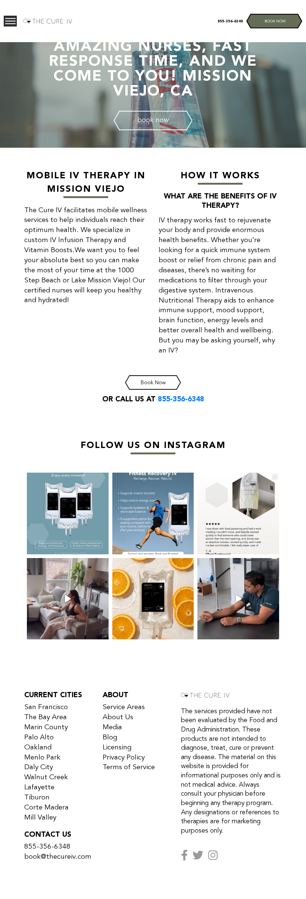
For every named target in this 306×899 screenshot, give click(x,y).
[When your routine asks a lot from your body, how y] (153, 513)
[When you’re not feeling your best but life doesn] (238, 513)
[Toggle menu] (10, 21)
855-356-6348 (230, 21)
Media (112, 727)
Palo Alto (39, 737)
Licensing (117, 747)
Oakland (37, 747)
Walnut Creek (46, 777)
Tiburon (37, 797)
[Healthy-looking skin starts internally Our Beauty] (68, 599)
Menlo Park (42, 757)
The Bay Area (45, 717)
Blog (110, 737)
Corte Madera (46, 807)
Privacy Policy (124, 757)
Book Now (153, 382)
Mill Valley (40, 817)
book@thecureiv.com (57, 857)
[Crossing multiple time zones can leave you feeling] (68, 513)
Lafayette (39, 787)
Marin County (46, 727)
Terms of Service (129, 767)
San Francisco (46, 707)
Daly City (38, 767)
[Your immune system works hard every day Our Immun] (153, 599)
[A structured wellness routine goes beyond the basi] (238, 599)
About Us (118, 717)
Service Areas (124, 707)
